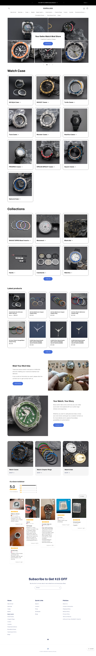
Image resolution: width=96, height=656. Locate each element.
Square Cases (69, 166)
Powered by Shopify (52, 651)
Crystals (9, 624)
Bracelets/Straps (11, 629)
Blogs (36, 614)
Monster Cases (42, 134)
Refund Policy (66, 611)
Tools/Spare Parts (11, 631)
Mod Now (48, 43)
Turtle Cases (68, 102)
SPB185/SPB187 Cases (45, 166)
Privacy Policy (66, 614)
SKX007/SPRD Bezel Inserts (19, 240)
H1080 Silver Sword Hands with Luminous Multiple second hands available (58, 342)
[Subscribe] (59, 587)
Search (37, 603)
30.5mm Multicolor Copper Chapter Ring (37, 312)
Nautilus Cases (69, 134)
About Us (65, 603)
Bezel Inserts (10, 614)
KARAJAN (45, 651)
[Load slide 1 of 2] (47, 65)
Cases (9, 609)
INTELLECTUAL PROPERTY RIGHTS (72, 619)
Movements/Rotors (12, 626)
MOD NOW (18, 383)
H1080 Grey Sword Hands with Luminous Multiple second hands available (36, 342)
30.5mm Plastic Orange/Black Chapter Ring (16, 341)
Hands (11, 272)
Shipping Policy (66, 609)
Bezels (9, 611)
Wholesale (37, 611)
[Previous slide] (43, 64)
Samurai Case (14, 199)
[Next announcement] (63, 2)
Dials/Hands (10, 616)
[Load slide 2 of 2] (49, 65)
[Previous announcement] (32, 2)
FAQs (36, 609)
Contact (37, 606)
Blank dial (67, 240)
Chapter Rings (11, 619)
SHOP (11, 472)
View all (48, 278)
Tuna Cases (13, 134)
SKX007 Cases (42, 102)
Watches (67, 272)
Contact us (58, 425)
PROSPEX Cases (15, 166)
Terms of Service (67, 616)
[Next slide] (52, 64)
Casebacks (40, 272)
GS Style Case (14, 102)
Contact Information (68, 606)
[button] (9, 8)
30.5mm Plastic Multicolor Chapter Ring (78, 312)
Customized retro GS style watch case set (16, 312)
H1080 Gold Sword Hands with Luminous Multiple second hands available (78, 342)
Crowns (9, 621)
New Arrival (10, 603)
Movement (40, 240)
